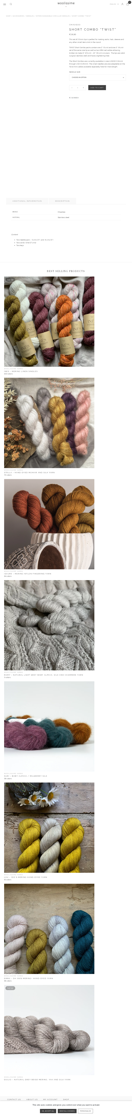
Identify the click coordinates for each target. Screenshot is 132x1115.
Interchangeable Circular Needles (53, 16)
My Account (50, 1099)
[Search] (10, 4)
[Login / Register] (122, 4)
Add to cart (97, 88)
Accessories (18, 16)
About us (32, 1099)
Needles (30, 16)
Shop (8, 16)
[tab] (27, 201)
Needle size (74, 72)
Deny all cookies (67, 1111)
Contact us (14, 1099)
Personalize (85, 1111)
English (113, 4)
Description (62, 201)
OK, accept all (48, 1111)
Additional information (27, 201)
